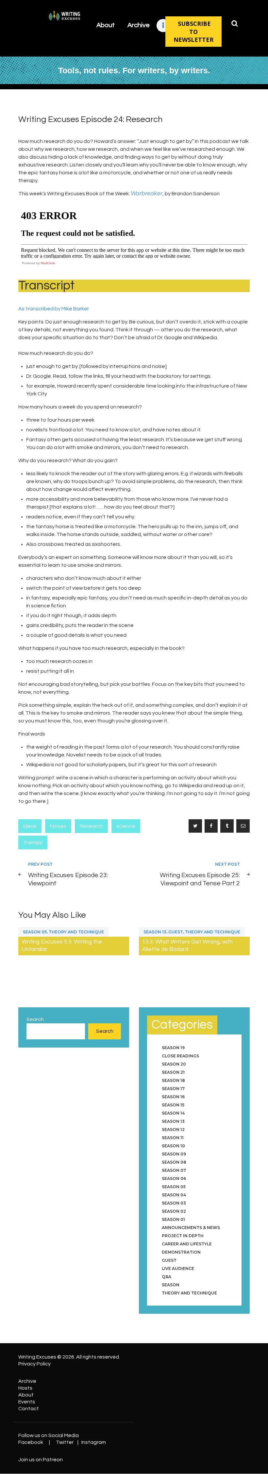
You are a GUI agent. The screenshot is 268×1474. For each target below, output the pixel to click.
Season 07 (174, 1170)
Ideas (30, 826)
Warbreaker (146, 193)
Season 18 (173, 1080)
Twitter (65, 1442)
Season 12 (173, 1129)
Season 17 (173, 1088)
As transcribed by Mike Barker (53, 308)
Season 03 (174, 1203)
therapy (32, 842)
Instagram (93, 1442)
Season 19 (173, 1047)
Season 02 (174, 1211)
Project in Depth (183, 1235)
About (26, 1394)
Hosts (25, 1388)
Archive (27, 1381)
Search (35, 1019)
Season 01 (173, 1219)
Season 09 (174, 1154)
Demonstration (181, 1252)
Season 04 (174, 1194)
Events (26, 1401)
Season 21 (173, 1072)
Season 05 (35, 931)
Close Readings (180, 1055)
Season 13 (154, 931)
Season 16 (173, 1096)
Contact (28, 1408)
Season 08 (174, 1162)
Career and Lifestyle (187, 1243)
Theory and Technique (76, 931)
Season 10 (173, 1145)
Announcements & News (191, 1227)
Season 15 (173, 1104)
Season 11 (173, 1137)
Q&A (166, 1276)
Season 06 (174, 1178)
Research (91, 826)
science (125, 826)
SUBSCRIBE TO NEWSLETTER (193, 31)
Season (170, 1284)
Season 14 (173, 1113)
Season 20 (174, 1064)
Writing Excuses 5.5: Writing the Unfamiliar (62, 945)
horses (58, 826)
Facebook (30, 1442)
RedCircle (48, 263)
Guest (175, 931)
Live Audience (178, 1268)
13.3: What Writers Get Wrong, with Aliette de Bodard (187, 945)
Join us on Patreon (40, 1459)
